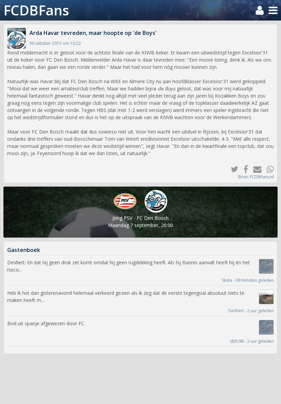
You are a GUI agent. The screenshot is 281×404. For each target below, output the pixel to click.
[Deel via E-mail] (254, 169)
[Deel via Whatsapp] (267, 169)
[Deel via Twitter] (231, 169)
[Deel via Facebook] (243, 169)
